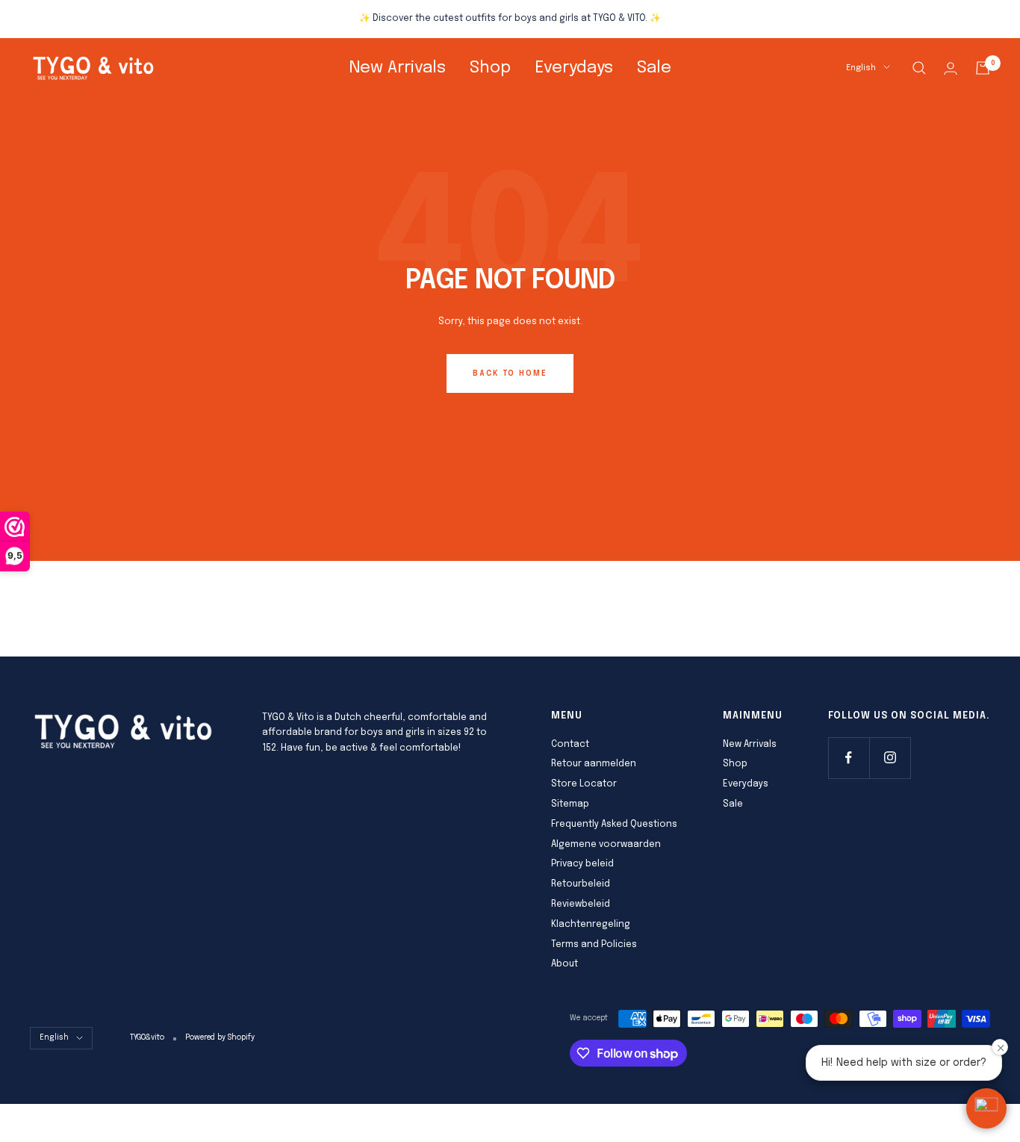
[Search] (919, 68)
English (861, 67)
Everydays (574, 68)
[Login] (950, 68)
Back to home (510, 373)
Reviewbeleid (580, 904)
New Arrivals (397, 68)
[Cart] (982, 68)
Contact (570, 744)
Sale (654, 68)
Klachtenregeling (590, 924)
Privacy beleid (582, 864)
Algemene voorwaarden (606, 844)
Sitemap (570, 804)
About (564, 964)
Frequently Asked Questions (614, 824)
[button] (986, 1108)
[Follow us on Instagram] (889, 757)
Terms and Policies (594, 944)
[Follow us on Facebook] (848, 757)
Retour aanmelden (593, 764)
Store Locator (584, 784)
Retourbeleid (580, 884)
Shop (490, 68)
